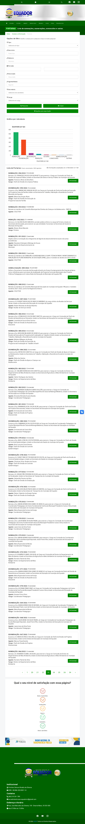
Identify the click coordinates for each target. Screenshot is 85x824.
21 (37, 672)
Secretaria (11, 89)
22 (43, 672)
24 (54, 672)
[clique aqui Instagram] (47, 816)
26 (65, 672)
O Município (11, 23)
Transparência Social (59, 23)
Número (11, 58)
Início (8, 34)
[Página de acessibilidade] (49, 2)
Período (11, 66)
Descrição (11, 74)
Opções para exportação (43, 111)
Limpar (61, 106)
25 (59, 672)
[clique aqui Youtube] (42, 816)
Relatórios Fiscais (33, 23)
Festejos (52, 23)
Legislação (25, 23)
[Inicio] (6, 23)
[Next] (75, 672)
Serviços (47, 23)
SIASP (35, 821)
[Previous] (22, 672)
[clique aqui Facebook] (37, 816)
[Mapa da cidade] (42, 755)
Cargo (10, 97)
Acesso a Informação (18, 34)
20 (32, 672)
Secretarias (18, 23)
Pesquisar (25, 106)
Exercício (11, 50)
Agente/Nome (12, 81)
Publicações (41, 23)
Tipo (9, 42)
